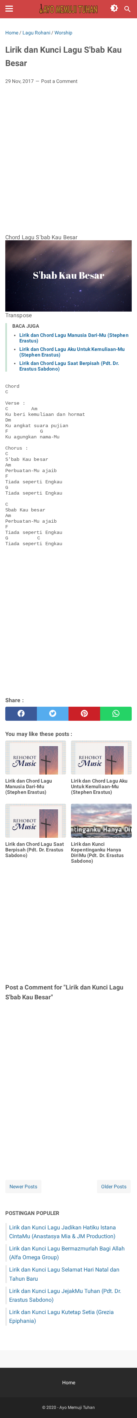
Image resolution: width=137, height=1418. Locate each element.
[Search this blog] (127, 9)
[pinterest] (84, 714)
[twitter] (52, 714)
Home (68, 1382)
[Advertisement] (68, 161)
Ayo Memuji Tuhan (77, 1407)
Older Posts (113, 1186)
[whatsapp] (116, 714)
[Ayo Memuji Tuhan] (68, 9)
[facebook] (21, 714)
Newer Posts (23, 1186)
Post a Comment (59, 81)
